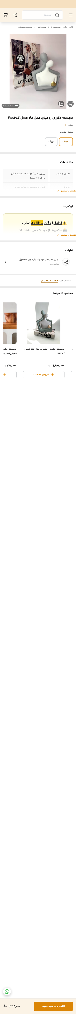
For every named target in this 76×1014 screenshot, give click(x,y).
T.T (64, 125)
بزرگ (51, 141)
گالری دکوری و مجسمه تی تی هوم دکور (55, 27)
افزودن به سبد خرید (53, 1006)
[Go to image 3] (10, 105)
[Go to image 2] (12, 105)
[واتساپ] (7, 991)
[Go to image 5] (5, 105)
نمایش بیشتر (68, 191)
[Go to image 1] (16, 105)
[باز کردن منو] (70, 15)
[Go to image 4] (8, 105)
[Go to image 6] (3, 105)
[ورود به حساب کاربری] (16, 15)
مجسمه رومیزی (25, 27)
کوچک (66, 141)
